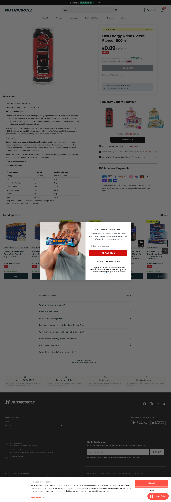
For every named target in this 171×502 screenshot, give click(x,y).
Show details (35, 497)
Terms (114, 273)
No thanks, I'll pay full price (108, 261)
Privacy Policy (105, 273)
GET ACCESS (108, 253)
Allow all (151, 483)
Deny (151, 491)
